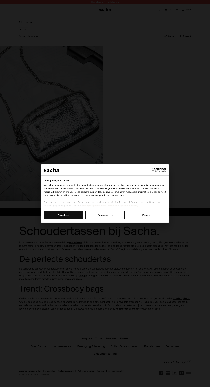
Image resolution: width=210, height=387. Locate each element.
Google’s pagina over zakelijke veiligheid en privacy (110, 205)
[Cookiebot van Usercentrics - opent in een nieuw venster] (153, 170)
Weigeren (146, 215)
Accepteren (63, 215)
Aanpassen (103, 215)
